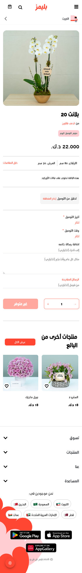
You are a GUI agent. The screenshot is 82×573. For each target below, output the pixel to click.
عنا (77, 466)
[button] (76, 7)
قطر (71, 515)
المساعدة (72, 481)
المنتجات (72, 452)
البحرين (22, 504)
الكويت (65, 504)
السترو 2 (73, 397)
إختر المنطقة (49, 198)
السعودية (43, 504)
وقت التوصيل (70, 231)
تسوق (74, 437)
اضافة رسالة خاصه (69, 244)
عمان (15, 515)
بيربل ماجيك (31, 397)
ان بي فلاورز (68, 123)
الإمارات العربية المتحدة (44, 515)
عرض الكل (20, 342)
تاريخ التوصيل (71, 217)
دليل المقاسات (10, 163)
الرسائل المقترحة (70, 279)
